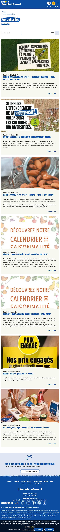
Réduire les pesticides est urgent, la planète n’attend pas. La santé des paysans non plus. (29, 78)
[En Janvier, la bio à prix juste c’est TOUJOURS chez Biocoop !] (30, 406)
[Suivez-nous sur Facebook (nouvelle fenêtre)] (23, 503)
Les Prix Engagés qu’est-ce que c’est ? (18, 374)
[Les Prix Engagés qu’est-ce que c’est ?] (30, 353)
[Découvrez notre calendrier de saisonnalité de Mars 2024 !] (30, 233)
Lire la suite (52, 93)
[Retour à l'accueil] (5, 2)
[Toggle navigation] (58, 4)
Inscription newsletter (31, 471)
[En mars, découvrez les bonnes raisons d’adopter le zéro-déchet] (30, 174)
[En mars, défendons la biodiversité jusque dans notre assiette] (30, 116)
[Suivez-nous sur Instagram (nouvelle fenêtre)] (39, 503)
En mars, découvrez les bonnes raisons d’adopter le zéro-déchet (28, 195)
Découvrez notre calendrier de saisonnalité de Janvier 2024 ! (27, 314)
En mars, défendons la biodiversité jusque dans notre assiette (27, 137)
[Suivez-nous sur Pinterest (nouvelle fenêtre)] (44, 503)
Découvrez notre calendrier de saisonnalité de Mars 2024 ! (26, 254)
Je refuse (38, 529)
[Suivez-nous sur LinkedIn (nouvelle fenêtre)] (28, 503)
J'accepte (49, 529)
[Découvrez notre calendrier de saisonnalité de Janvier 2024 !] (30, 293)
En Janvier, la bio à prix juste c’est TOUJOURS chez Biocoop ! (26, 428)
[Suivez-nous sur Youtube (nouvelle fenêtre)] (34, 503)
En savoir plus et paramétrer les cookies (19, 529)
